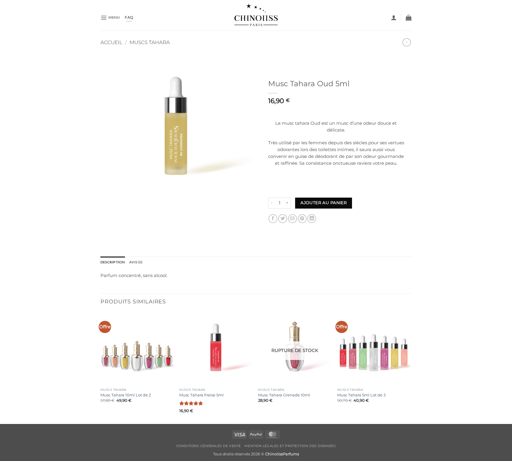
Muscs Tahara (149, 42)
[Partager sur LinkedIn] (311, 218)
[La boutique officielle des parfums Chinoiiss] (256, 15)
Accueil (111, 42)
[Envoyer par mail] (292, 218)
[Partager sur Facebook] (272, 218)
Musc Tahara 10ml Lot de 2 (125, 395)
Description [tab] (112, 262)
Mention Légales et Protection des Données (290, 446)
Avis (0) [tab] (136, 262)
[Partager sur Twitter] (282, 218)
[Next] (409, 367)
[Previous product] (406, 42)
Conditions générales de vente (208, 446)
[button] (110, 18)
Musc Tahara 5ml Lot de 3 (361, 395)
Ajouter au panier (323, 202)
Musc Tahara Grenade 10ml (284, 395)
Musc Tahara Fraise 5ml (201, 395)
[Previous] (100, 367)
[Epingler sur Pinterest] (302, 218)
